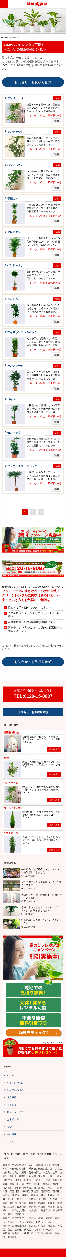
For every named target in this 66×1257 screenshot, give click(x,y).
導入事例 (11, 1097)
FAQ (9, 1126)
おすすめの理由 (15, 1082)
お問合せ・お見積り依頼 (33, 82)
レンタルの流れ (15, 1090)
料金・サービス (15, 1112)
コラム (10, 1141)
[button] (62, 4)
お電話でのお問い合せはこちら (33, 694)
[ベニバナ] (37, 4)
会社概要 (11, 1134)
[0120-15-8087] (33, 576)
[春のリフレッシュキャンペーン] (33, 551)
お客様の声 (13, 1119)
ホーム (10, 1075)
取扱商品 (11, 1104)
